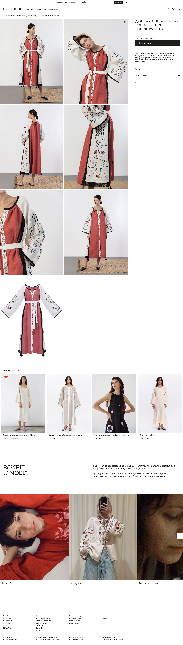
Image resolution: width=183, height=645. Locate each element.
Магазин (30, 9)
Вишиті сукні (20, 16)
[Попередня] (4, 403)
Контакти (39, 616)
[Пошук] (168, 9)
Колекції (38, 9)
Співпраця (39, 625)
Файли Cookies (74, 621)
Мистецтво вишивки (51, 9)
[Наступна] (41, 403)
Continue (118, 2)
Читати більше (140, 62)
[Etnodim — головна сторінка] (12, 9)
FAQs (38, 630)
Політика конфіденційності (78, 616)
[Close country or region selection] (126, 2)
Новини (105, 618)
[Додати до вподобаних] (125, 22)
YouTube (8, 628)
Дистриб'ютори (41, 623)
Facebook (8, 621)
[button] (96, 2)
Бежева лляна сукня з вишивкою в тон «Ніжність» (20, 435)
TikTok (7, 623)
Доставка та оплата (43, 618)
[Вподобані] (173, 9)
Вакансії (39, 628)
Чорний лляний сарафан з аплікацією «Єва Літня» (111, 435)
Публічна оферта (75, 618)
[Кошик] (179, 9)
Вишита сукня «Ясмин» (148, 435)
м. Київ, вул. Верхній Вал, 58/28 (46, 637)
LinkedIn (8, 625)
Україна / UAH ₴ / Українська (114, 639)
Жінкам (12, 16)
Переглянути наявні (145, 43)
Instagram (8, 616)
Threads (8, 618)
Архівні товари (74, 623)
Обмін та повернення (43, 621)
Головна (6, 16)
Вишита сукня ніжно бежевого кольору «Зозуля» (65, 435)
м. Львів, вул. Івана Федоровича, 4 (47, 639)
